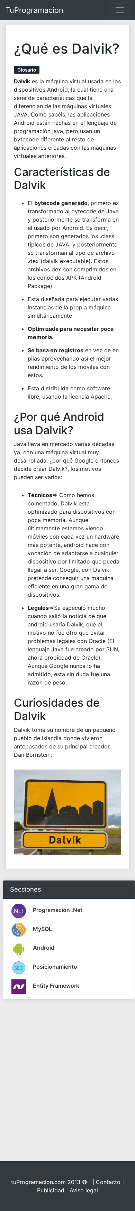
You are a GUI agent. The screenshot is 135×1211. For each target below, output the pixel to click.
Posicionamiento (55, 966)
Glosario (26, 70)
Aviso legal (84, 1190)
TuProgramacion (34, 10)
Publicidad (50, 1190)
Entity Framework (56, 985)
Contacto (108, 1182)
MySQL (42, 928)
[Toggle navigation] (119, 10)
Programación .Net (57, 909)
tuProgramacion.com (38, 1182)
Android (43, 947)
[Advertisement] (67, 1072)
